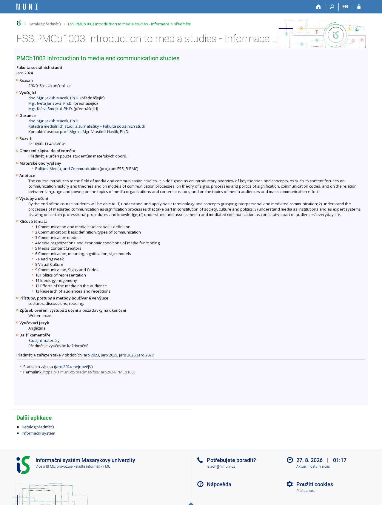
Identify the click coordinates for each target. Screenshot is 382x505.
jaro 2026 (127, 355)
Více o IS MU (45, 466)
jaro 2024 (63, 366)
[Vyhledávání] (332, 7)
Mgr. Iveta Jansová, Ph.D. (50, 103)
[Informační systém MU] (18, 23)
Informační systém (38, 433)
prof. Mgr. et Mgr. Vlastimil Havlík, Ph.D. (94, 131)
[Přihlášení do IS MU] (359, 7)
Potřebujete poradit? (231, 460)
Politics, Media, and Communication (67, 168)
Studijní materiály (44, 340)
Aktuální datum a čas (313, 466)
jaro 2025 (109, 355)
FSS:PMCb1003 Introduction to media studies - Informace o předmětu (129, 24)
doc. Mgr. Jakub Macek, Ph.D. (53, 98)
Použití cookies (314, 484)
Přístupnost (305, 491)
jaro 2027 (145, 355)
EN (345, 6)
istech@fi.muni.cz (221, 466)
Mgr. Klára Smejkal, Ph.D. (50, 108)
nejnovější (82, 366)
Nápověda (219, 484)
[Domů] (318, 7)
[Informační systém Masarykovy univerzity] (27, 6)
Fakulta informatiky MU (91, 466)
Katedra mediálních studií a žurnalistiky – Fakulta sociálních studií (87, 126)
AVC (57, 143)
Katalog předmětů (45, 24)
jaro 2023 (91, 355)
